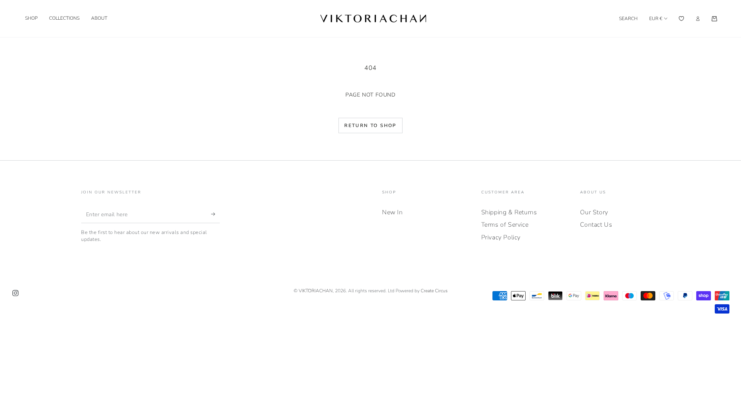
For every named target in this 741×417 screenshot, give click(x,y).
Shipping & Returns (509, 212)
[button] (628, 18)
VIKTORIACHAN (316, 291)
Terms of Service (505, 224)
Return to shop (370, 125)
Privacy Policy (501, 237)
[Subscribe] (215, 214)
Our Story (594, 212)
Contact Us (596, 224)
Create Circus (434, 291)
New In (392, 212)
